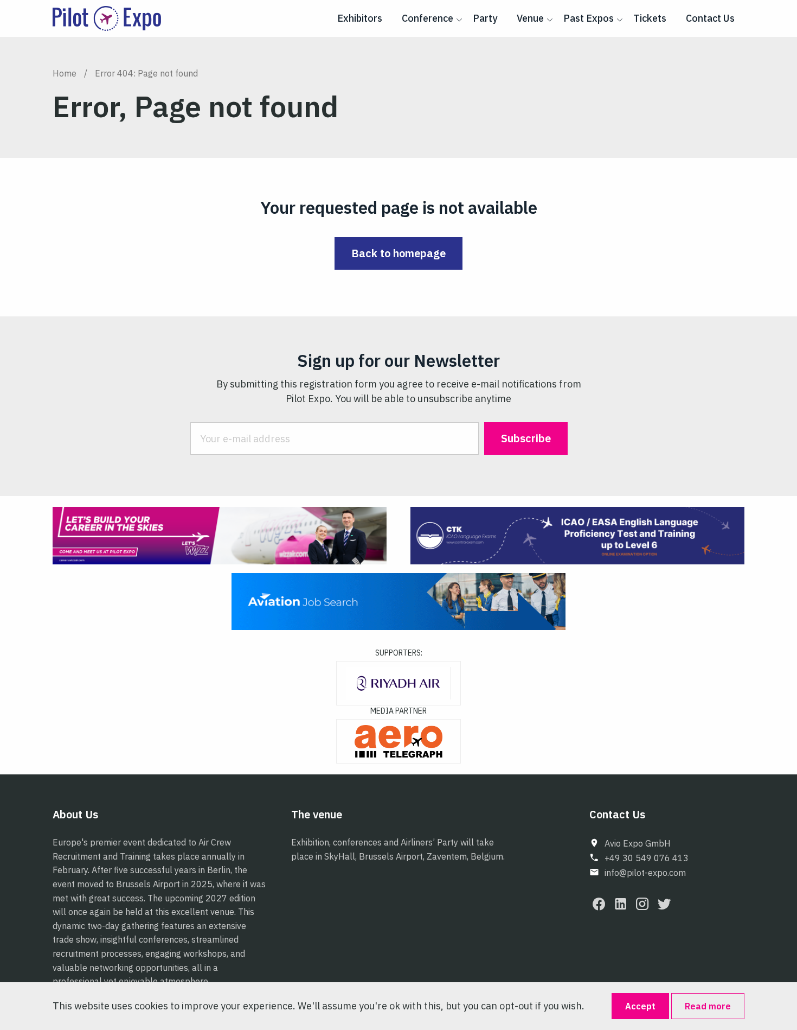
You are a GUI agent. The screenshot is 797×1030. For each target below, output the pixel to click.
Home (64, 73)
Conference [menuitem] (427, 18)
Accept (640, 1006)
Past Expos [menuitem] (588, 18)
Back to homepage (398, 253)
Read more (708, 1006)
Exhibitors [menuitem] (359, 18)
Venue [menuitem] (530, 18)
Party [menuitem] (485, 18)
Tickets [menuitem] (649, 18)
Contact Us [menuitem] (710, 18)
